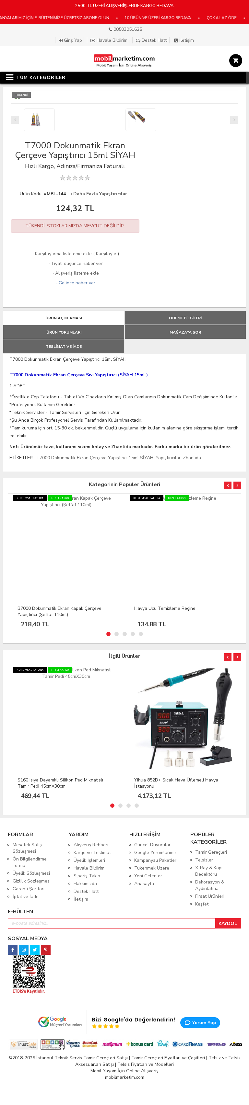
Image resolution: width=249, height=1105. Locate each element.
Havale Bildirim (111, 40)
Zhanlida (192, 458)
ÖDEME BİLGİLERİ (185, 318)
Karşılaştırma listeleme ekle (61, 254)
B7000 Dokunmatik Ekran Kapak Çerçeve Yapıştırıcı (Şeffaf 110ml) (59, 611)
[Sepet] (234, 61)
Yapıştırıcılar (168, 458)
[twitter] (35, 948)
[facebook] (13, 948)
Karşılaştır (106, 254)
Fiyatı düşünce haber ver (75, 263)
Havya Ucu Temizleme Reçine (165, 608)
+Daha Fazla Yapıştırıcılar (98, 194)
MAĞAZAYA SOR (185, 332)
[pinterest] (46, 948)
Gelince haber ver (75, 283)
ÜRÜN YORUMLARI (63, 332)
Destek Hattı (154, 40)
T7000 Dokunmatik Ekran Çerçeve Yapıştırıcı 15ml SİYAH (94, 458)
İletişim (186, 40)
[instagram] (24, 948)
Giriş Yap (72, 40)
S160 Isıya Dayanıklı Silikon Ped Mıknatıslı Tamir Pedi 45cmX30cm (60, 783)
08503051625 (127, 29)
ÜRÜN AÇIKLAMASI (63, 318)
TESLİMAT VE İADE (64, 346)
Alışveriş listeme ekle (75, 273)
